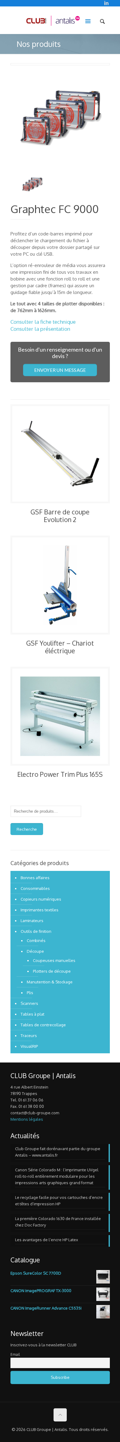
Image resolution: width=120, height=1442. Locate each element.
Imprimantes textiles (39, 909)
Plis (30, 992)
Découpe (35, 951)
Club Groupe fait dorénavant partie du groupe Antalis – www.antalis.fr (57, 1152)
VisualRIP (29, 1046)
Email (15, 1354)
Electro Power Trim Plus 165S (60, 774)
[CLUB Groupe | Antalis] (52, 20)
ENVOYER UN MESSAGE (60, 370)
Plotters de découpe (52, 971)
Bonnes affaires (35, 877)
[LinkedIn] (106, 3)
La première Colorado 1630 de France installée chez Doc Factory (58, 1221)
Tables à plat (32, 1014)
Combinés (36, 940)
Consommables (35, 888)
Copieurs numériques (41, 899)
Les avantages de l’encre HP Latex (46, 1239)
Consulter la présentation (40, 329)
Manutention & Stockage (50, 981)
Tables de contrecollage (43, 1024)
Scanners (29, 1003)
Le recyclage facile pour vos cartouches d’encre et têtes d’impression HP (59, 1200)
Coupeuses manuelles (54, 960)
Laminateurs (32, 920)
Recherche (27, 829)
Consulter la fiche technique (43, 322)
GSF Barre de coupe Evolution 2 (60, 516)
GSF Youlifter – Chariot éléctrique (60, 647)
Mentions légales (26, 1119)
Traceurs (29, 1035)
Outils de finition (36, 931)
